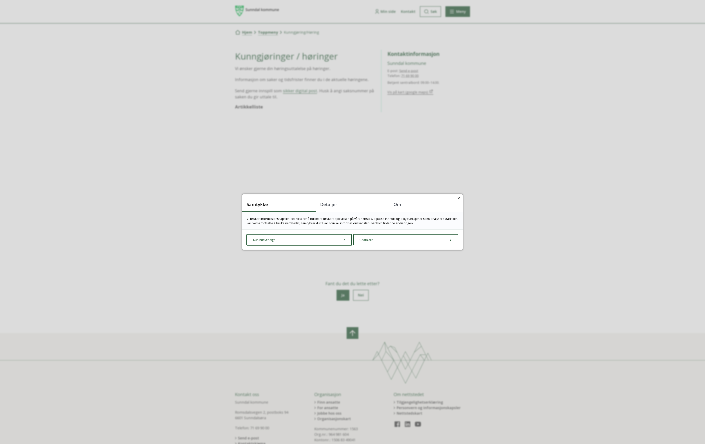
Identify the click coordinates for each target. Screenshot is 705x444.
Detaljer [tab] (328, 204)
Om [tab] (397, 204)
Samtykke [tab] (257, 204)
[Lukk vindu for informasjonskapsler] (459, 198)
